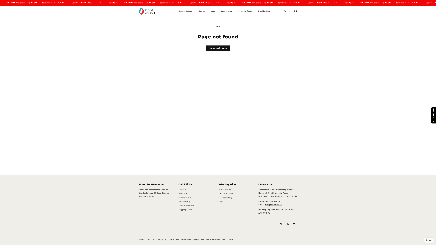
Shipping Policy (185, 210)
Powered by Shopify (160, 240)
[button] (186, 11)
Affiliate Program (225, 194)
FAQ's (220, 202)
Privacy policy (174, 239)
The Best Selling (225, 198)
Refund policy (186, 239)
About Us (182, 190)
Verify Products (225, 190)
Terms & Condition (186, 206)
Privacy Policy (184, 202)
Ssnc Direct (148, 240)
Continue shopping (218, 48)
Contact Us (183, 194)
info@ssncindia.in (273, 204)
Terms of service (228, 239)
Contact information (213, 239)
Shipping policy (198, 239)
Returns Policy (184, 198)
